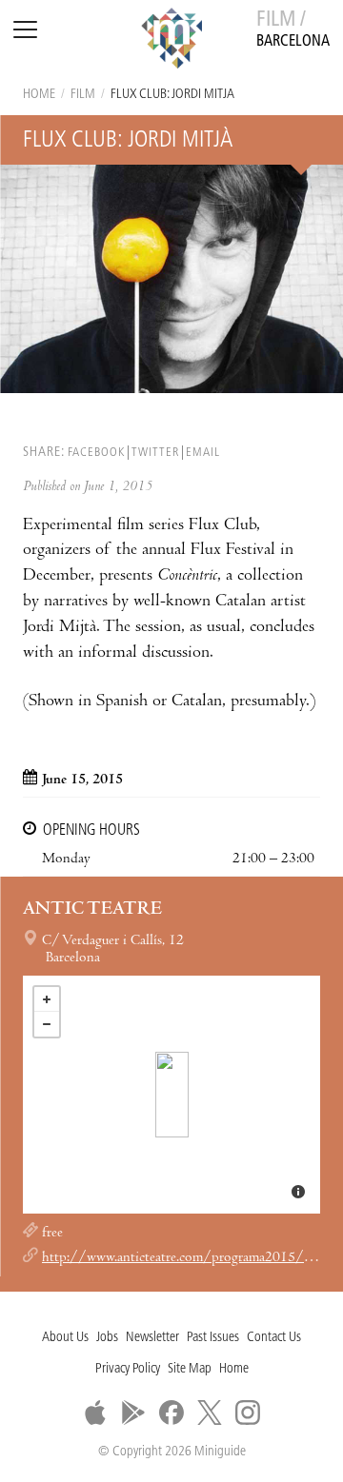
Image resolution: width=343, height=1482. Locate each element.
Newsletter (152, 1338)
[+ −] (171, 1095)
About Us (65, 1338)
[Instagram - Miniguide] (247, 1412)
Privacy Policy (127, 1369)
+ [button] (46, 999)
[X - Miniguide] (209, 1412)
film (83, 95)
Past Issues (213, 1338)
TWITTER (155, 452)
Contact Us (274, 1338)
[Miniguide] (171, 41)
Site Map (190, 1369)
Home (39, 95)
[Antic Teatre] (172, 1094)
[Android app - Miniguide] (133, 1412)
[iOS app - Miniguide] (95, 1412)
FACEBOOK (96, 452)
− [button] (46, 1024)
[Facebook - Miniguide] (171, 1412)
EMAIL (203, 452)
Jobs (107, 1338)
